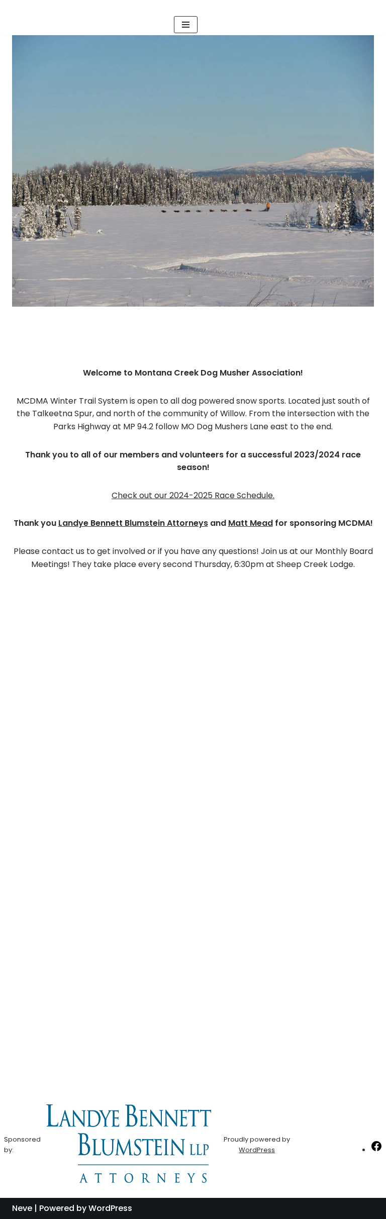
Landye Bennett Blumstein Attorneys (133, 523)
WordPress (257, 1150)
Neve (22, 1208)
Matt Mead (250, 523)
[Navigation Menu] (186, 24)
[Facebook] (376, 1150)
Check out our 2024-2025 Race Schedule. (193, 495)
